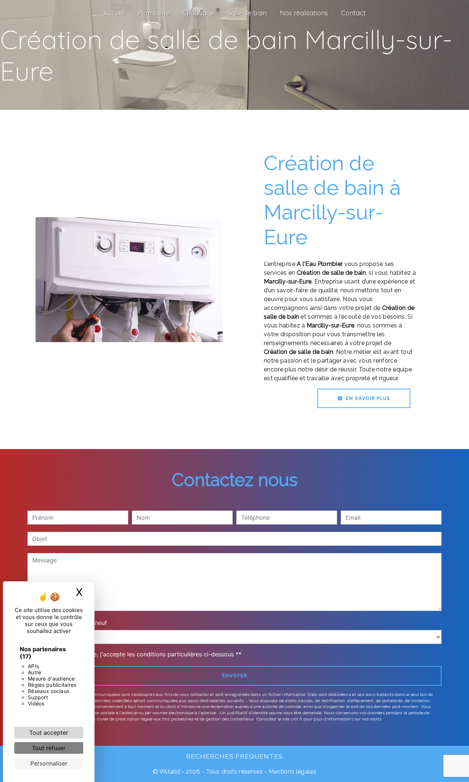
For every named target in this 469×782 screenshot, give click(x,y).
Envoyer (234, 675)
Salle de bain (247, 13)
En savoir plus (367, 398)
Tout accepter (48, 732)
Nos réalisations (304, 13)
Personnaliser (48, 763)
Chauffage (198, 13)
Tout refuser (49, 748)
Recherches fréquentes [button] (234, 756)
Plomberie (153, 13)
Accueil (114, 13)
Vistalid (169, 771)
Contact (353, 13)
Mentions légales (291, 771)
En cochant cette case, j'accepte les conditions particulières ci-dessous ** (138, 654)
